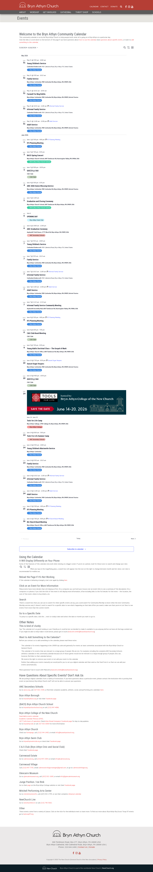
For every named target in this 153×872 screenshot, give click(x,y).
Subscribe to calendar (75, 549)
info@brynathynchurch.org (65, 732)
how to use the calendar (87, 40)
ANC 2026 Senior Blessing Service (40, 186)
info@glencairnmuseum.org (70, 776)
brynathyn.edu (28, 724)
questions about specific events (112, 40)
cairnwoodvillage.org (80, 768)
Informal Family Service (36, 109)
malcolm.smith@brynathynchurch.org (81, 632)
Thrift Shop (81, 12)
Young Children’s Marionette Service (41, 448)
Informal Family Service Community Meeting (44, 305)
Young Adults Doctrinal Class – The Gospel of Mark (47, 348)
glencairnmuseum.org (31, 776)
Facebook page (51, 699)
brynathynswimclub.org (32, 741)
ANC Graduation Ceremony (37, 229)
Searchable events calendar (28, 716)
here (65, 580)
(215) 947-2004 (42, 759)
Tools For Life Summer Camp (38, 436)
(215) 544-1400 (43, 732)
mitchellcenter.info (30, 794)
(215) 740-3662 (46, 803)
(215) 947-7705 (28, 768)
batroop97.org (28, 814)
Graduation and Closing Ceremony (40, 201)
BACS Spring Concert (35, 155)
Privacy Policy (102, 859)
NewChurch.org (108, 868)
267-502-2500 (39, 690)
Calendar (94, 6)
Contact (104, 6)
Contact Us (82, 847)
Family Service (32, 79)
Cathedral (65, 12)
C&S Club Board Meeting (36, 333)
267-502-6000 (44, 724)
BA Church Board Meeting (37, 522)
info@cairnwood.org (62, 759)
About (22, 12)
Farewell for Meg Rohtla (36, 94)
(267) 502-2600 (47, 776)
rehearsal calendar (74, 794)
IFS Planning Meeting (35, 143)
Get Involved (49, 12)
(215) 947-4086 (53, 707)
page (29, 785)
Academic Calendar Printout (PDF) (31, 719)
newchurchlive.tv (29, 803)
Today (78, 538)
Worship (34, 12)
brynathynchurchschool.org (33, 707)
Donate (114, 6)
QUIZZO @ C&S (33, 171)
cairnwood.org (29, 759)
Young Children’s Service (36, 63)
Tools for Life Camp (34, 420)
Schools (96, 12)
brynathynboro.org (30, 699)
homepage (30, 732)
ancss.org (27, 690)
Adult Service (32, 125)
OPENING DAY (32, 216)
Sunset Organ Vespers (35, 364)
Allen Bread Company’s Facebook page (58, 721)
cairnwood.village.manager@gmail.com (52, 768)
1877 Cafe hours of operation (29, 721)
